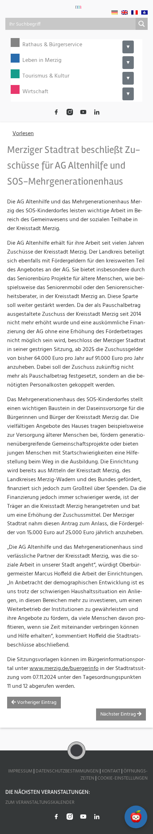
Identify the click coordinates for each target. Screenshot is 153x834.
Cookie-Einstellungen (122, 778)
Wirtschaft (35, 91)
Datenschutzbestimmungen (67, 771)
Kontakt (111, 771)
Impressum (20, 771)
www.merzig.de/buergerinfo (64, 668)
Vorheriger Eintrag (36, 702)
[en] (124, 12)
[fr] (134, 12)
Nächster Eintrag (118, 714)
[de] (114, 12)
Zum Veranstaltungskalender (39, 802)
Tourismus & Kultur (45, 76)
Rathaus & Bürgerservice (52, 45)
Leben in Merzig (42, 60)
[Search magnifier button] (142, 24)
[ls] (144, 12)
